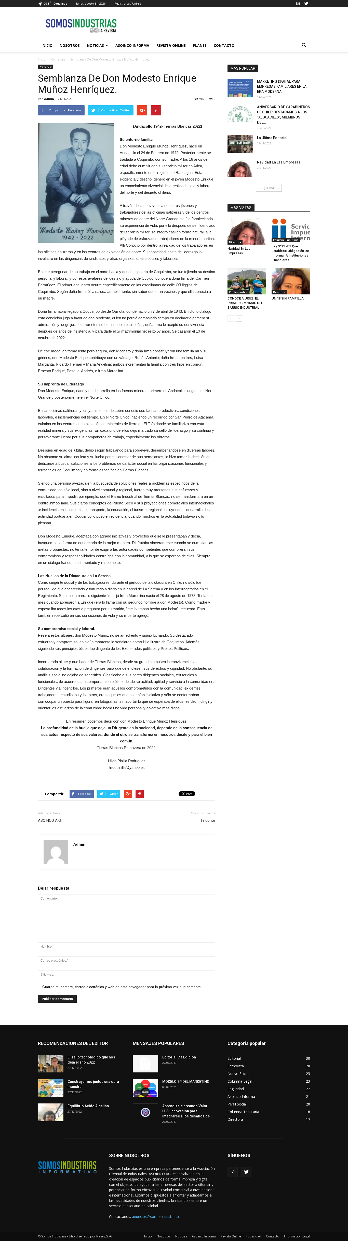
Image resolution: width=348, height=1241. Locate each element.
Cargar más (267, 188)
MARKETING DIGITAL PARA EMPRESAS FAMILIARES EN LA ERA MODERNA (281, 86)
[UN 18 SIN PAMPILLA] (291, 281)
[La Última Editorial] (240, 144)
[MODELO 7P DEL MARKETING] (145, 1088)
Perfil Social (237, 1104)
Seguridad (235, 1088)
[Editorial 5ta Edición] (145, 1063)
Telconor (207, 820)
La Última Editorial (272, 138)
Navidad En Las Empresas (278, 162)
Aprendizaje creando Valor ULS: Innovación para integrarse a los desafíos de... (187, 1111)
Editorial (234, 1058)
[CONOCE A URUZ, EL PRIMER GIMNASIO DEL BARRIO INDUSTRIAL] (246, 281)
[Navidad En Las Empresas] (240, 168)
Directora (235, 242)
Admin (49, 99)
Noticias (95, 45)
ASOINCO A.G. (50, 820)
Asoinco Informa (132, 45)
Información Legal (297, 1236)
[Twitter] (306, 3)
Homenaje (57, 59)
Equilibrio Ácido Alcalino (88, 1106)
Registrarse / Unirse (127, 3)
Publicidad (253, 1236)
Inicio (47, 45)
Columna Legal (239, 1081)
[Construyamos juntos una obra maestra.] (50, 1088)
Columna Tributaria (285, 240)
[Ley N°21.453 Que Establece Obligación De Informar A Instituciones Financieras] (291, 230)
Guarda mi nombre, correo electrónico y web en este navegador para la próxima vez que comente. (122, 987)
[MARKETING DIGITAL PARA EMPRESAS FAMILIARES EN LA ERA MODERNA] (240, 88)
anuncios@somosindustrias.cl (156, 1216)
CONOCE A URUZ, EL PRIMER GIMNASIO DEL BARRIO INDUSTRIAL (245, 302)
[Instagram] (298, 3)
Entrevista (235, 1066)
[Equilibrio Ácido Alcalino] (50, 1112)
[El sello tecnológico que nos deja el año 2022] (50, 1063)
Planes (200, 45)
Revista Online (171, 45)
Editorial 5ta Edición (179, 1057)
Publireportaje (238, 292)
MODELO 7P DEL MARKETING (185, 1082)
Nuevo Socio (238, 1073)
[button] (304, 45)
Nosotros (70, 45)
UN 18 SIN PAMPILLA (288, 298)
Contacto (224, 45)
